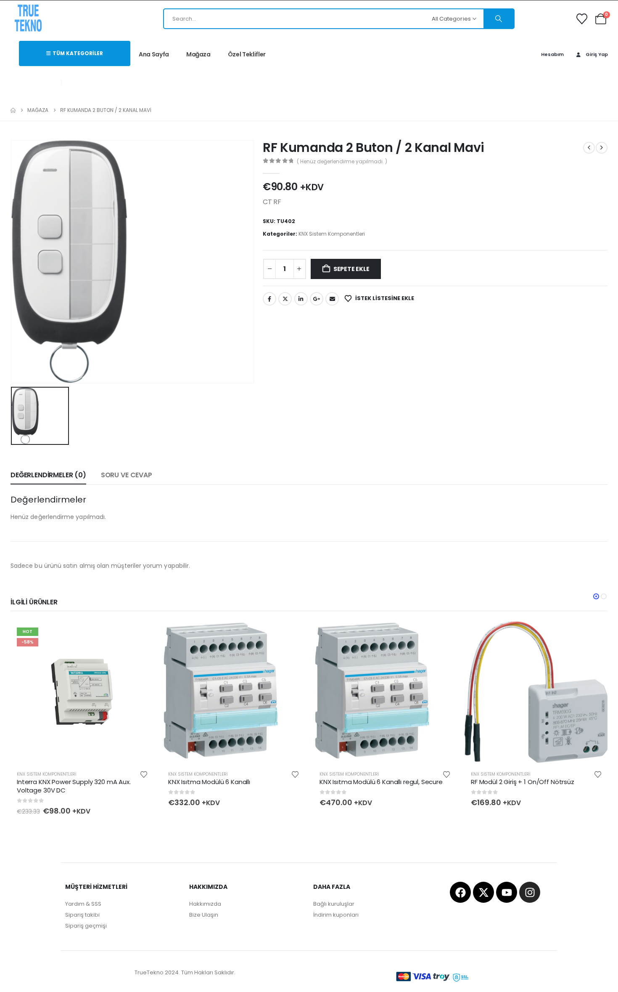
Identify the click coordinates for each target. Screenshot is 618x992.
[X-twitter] (483, 892)
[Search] (498, 18)
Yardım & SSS (83, 904)
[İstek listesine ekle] (143, 774)
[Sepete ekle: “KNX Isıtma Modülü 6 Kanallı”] (291, 635)
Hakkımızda (205, 904)
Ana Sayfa (154, 54)
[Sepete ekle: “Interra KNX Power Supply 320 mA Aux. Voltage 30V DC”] (140, 635)
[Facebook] (460, 892)
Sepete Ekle (351, 269)
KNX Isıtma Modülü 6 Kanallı (209, 781)
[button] (596, 596)
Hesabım (552, 54)
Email (332, 299)
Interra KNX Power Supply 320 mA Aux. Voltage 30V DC (74, 786)
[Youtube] (506, 892)
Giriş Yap (597, 54)
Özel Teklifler (247, 54)
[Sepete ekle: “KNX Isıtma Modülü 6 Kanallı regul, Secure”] (443, 635)
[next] (601, 148)
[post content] (82, 692)
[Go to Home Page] (13, 110)
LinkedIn (301, 299)
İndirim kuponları (336, 915)
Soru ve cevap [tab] (126, 475)
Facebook (269, 299)
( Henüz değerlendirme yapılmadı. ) (342, 161)
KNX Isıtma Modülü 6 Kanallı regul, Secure (381, 781)
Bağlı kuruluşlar (333, 904)
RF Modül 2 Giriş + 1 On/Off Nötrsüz (522, 781)
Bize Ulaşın (203, 915)
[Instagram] (529, 892)
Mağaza (198, 54)
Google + (316, 299)
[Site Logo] (28, 18)
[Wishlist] (582, 18)
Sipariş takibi (82, 915)
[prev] (589, 148)
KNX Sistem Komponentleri (331, 233)
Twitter (285, 299)
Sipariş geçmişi (86, 926)
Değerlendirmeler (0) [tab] (48, 475)
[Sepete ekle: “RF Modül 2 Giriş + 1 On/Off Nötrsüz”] (594, 635)
